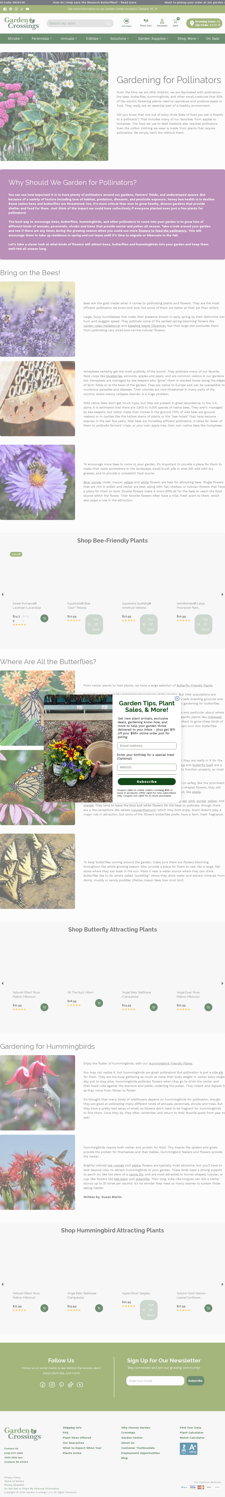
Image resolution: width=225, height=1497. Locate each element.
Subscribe (147, 781)
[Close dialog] (177, 698)
